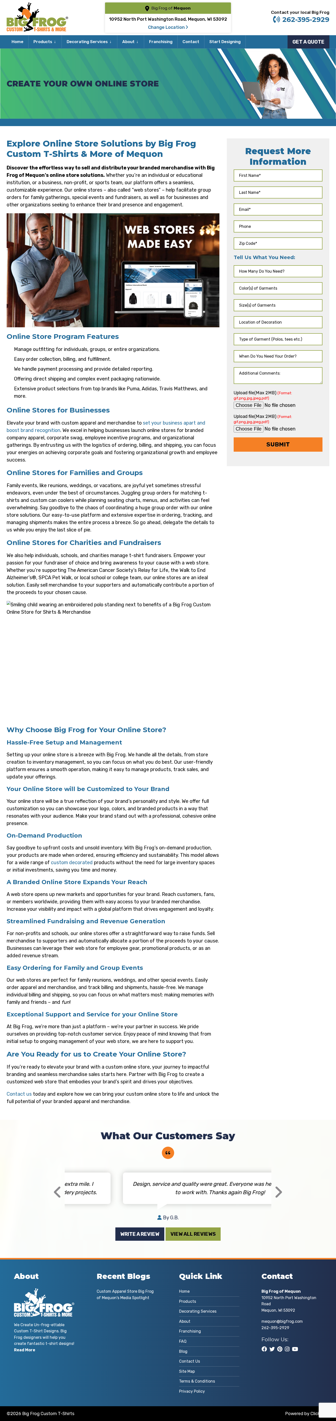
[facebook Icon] (264, 1349)
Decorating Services (87, 41)
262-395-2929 (305, 19)
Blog (183, 1351)
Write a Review (139, 1234)
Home (17, 41)
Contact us (19, 1094)
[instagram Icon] (287, 1349)
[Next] (278, 1192)
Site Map (187, 1371)
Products (42, 41)
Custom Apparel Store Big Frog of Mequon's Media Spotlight (125, 1294)
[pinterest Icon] (279, 1349)
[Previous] (57, 1192)
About (128, 41)
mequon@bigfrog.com (282, 1321)
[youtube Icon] (295, 1349)
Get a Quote (308, 42)
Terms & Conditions (197, 1381)
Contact (191, 41)
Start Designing (225, 41)
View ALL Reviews (193, 1234)
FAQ (182, 1341)
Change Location (167, 27)
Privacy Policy (192, 1391)
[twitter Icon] (272, 1349)
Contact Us (189, 1361)
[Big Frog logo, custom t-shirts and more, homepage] (37, 6)
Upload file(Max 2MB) (263, 395)
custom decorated (72, 862)
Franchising (160, 41)
